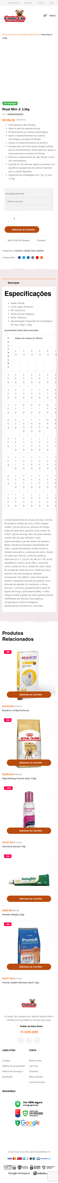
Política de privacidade (13, 1066)
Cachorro (13, 34)
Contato (6, 1060)
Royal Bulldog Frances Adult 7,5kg (19, 778)
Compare (41, 240)
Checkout (33, 1071)
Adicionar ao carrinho (23, 229)
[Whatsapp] (37, 1040)
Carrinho (33, 1066)
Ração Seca (34, 34)
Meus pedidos (36, 1076)
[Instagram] (29, 1040)
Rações (23, 34)
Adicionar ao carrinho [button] (30, 694)
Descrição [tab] (13, 282)
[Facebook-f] (20, 1040)
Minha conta (35, 1060)
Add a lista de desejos (19, 240)
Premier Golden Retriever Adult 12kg (20, 982)
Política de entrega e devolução (12, 1074)
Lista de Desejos (37, 1082)
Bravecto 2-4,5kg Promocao (15, 710)
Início (5, 34)
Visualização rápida (50, 668)
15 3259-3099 (29, 1032)
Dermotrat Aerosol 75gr (14, 846)
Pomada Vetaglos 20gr (13, 914)
